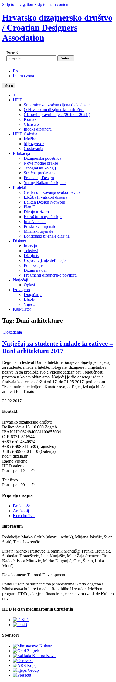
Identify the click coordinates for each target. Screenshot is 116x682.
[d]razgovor (34, 143)
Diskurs (19, 241)
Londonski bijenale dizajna (47, 236)
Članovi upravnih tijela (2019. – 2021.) (57, 114)
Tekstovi (31, 250)
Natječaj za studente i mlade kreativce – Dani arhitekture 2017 (57, 347)
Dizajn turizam (36, 211)
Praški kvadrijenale (40, 226)
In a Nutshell (35, 221)
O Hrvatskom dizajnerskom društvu (54, 109)
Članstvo (31, 124)
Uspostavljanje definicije (45, 260)
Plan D (30, 207)
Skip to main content (51, 4)
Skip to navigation (17, 4)
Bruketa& (21, 506)
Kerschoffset (24, 515)
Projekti (19, 187)
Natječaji (20, 280)
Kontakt (30, 119)
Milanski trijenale (38, 231)
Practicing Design (39, 177)
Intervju (30, 246)
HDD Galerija (25, 134)
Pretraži (12, 53)
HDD (18, 100)
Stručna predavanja (40, 173)
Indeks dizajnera (38, 129)
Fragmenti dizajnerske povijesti (50, 275)
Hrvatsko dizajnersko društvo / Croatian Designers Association (57, 27)
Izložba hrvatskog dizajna (45, 197)
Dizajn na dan (35, 270)
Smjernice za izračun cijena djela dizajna (58, 104)
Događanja (33, 294)
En (15, 71)
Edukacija (21, 153)
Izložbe (30, 139)
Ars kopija (22, 510)
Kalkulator (22, 309)
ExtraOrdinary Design (43, 216)
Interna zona (23, 76)
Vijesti (29, 304)
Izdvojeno (21, 289)
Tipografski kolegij (40, 168)
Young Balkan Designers (45, 182)
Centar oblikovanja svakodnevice (52, 192)
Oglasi (29, 284)
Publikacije (33, 265)
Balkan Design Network (44, 202)
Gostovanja (33, 148)
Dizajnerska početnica (42, 158)
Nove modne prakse (41, 163)
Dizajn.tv (31, 255)
